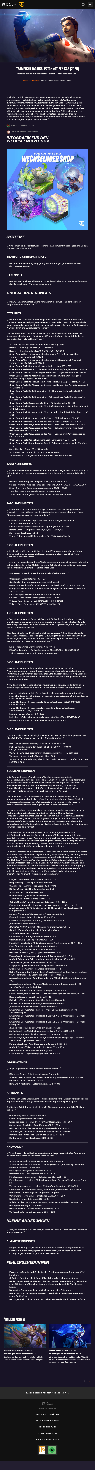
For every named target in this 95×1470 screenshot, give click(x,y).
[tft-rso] (21, 4)
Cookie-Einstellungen (47, 1439)
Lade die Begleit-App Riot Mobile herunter (47, 1393)
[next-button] (89, 1381)
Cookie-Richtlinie (47, 1427)
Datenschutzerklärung (47, 1414)
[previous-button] (85, 1381)
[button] (31, 80)
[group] (47, 1350)
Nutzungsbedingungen (47, 1420)
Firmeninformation (47, 1433)
